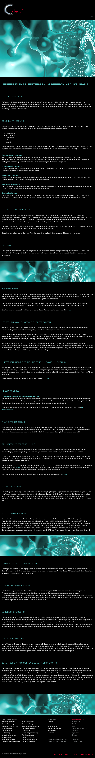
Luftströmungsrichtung (9, 735)
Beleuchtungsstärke (8, 721)
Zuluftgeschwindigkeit (29, 739)
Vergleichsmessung (28, 735)
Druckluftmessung (8, 724)
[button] (91, 16)
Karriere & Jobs (77, 742)
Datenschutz (76, 730)
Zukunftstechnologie (54, 728)
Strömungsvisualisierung (30, 726)
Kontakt (74, 735)
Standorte (75, 724)
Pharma (50, 721)
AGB (73, 726)
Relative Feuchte (28, 721)
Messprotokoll (6, 737)
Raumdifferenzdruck (8, 739)
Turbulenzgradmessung (30, 733)
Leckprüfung (6, 733)
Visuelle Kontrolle (28, 737)
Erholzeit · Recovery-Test (10, 726)
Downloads (75, 739)
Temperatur (26, 730)
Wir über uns (76, 721)
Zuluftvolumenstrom (28, 742)
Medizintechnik (52, 726)
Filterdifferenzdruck (8, 728)
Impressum (75, 733)
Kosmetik (51, 733)
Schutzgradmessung (29, 728)
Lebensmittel (52, 730)
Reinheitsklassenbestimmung (11, 742)
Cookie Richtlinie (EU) (79, 728)
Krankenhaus (52, 724)
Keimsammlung (7, 730)
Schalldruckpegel (28, 724)
